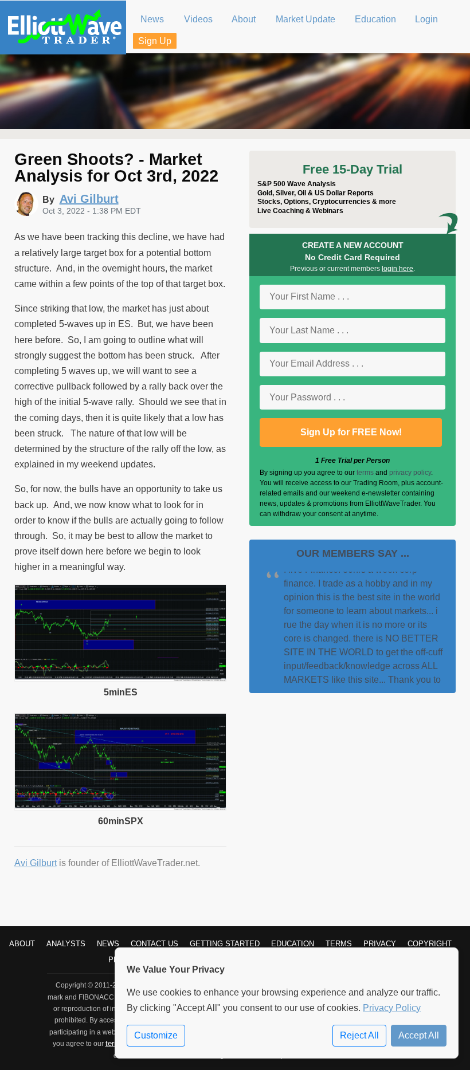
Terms (339, 943)
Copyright (430, 943)
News (108, 943)
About (22, 943)
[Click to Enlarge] (120, 678)
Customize (156, 1035)
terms (365, 473)
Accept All (418, 1035)
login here (397, 269)
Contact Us (154, 943)
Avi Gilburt (35, 863)
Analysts (65, 943)
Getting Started (225, 943)
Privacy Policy (392, 1008)
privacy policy (410, 473)
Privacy (379, 943)
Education (292, 943)
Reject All (359, 1035)
